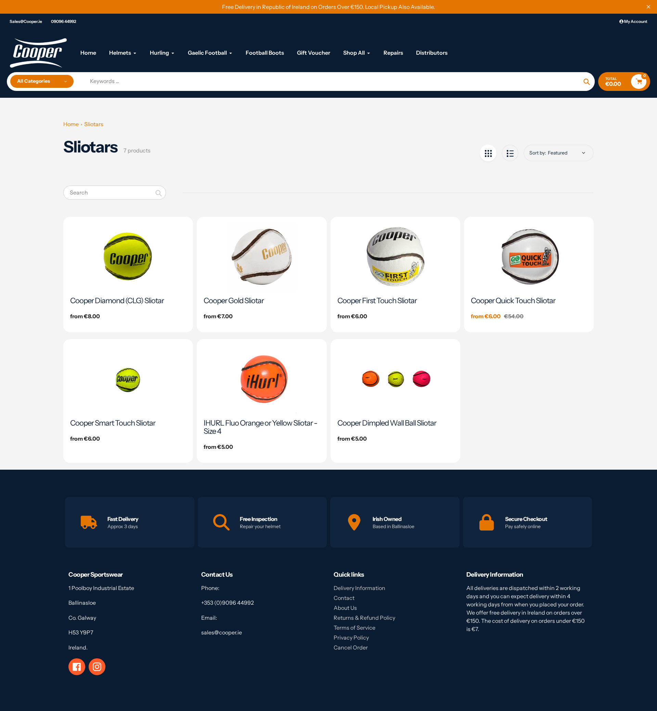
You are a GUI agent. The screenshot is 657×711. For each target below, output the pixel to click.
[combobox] (114, 193)
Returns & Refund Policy (364, 617)
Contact (344, 597)
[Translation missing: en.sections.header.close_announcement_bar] (648, 6)
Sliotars (93, 124)
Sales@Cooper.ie (26, 21)
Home (71, 124)
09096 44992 (63, 21)
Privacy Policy (351, 637)
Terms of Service (354, 627)
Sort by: (537, 153)
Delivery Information (359, 588)
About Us (345, 607)
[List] (510, 153)
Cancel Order (351, 647)
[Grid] (488, 153)
